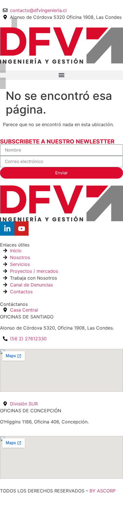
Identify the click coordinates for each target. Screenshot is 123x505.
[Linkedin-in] (7, 228)
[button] (61, 75)
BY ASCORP (103, 491)
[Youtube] (21, 228)
